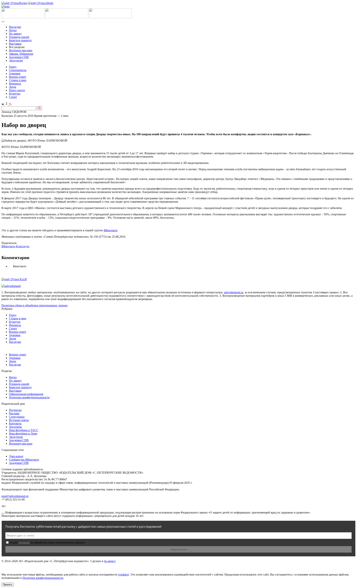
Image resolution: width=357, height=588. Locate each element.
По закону (15, 33)
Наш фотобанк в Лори (23, 433)
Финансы (15, 83)
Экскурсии (16, 60)
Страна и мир (17, 80)
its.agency (110, 561)
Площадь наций (19, 37)
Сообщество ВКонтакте (24, 459)
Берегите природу (20, 40)
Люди (12, 86)
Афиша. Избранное (21, 53)
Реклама (14, 413)
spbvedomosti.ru (233, 292)
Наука (13, 30)
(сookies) (123, 574)
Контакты (15, 423)
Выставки (15, 43)
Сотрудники (17, 416)
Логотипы (15, 426)
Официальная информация (26, 394)
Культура (14, 93)
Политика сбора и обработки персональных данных (34, 305)
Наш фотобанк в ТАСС (23, 430)
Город (12, 66)
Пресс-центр (17, 90)
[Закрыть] (2, 513)
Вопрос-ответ (17, 76)
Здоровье (14, 73)
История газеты (19, 420)
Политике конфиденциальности (42, 577)
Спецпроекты (17, 70)
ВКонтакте (111, 230)
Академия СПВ (19, 57)
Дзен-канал (16, 456)
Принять (7, 584)
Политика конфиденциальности (29, 397)
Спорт (13, 97)
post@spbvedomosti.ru (14, 496)
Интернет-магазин (20, 50)
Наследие (15, 26)
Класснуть (22, 246)
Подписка (15, 410)
